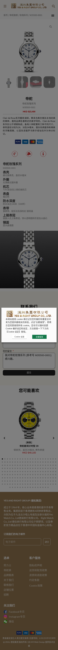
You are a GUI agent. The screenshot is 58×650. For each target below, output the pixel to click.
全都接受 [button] (39, 337)
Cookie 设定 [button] (19, 337)
